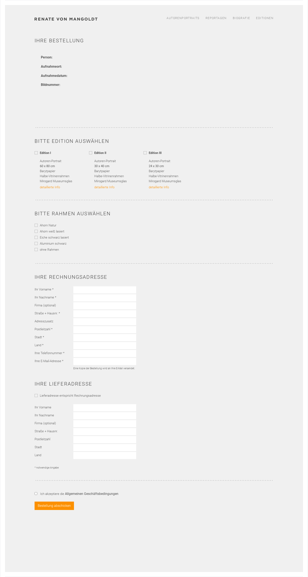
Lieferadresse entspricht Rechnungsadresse (70, 396)
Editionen (264, 18)
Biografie (241, 18)
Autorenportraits (183, 18)
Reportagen (216, 18)
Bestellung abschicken (54, 506)
